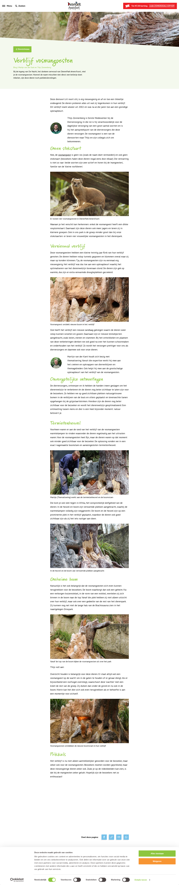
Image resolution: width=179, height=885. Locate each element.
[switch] (77, 880)
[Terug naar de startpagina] (74, 6)
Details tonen (141, 880)
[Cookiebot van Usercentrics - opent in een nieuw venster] (17, 880)
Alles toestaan (157, 853)
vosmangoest (64, 154)
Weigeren (157, 861)
